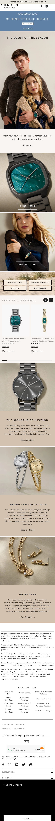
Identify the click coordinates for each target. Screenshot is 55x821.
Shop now (27, 145)
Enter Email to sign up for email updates (23, 735)
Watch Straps (24, 693)
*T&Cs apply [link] (27, 28)
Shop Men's (27, 206)
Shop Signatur (27, 440)
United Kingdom (31, 674)
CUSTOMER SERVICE (9, 772)
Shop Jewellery (27, 617)
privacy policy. (44, 756)
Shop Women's (27, 265)
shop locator (30, 676)
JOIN (26, 742)
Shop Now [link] (27, 24)
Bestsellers (40, 288)
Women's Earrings (43, 699)
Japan (3, 676)
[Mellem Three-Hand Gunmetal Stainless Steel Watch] (15, 321)
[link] (27, 21)
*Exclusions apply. (9, 759)
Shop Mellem (27, 530)
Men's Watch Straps (43, 711)
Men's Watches (15, 282)
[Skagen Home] (9, 6)
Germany (42, 674)
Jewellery (15, 288)
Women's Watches (40, 282)
